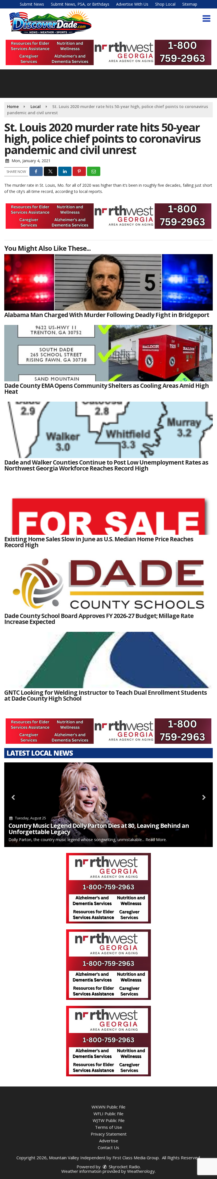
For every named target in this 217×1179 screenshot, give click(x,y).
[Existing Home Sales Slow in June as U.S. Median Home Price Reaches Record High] (108, 506)
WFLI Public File (108, 1113)
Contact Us (108, 1147)
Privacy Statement (109, 1134)
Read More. (156, 839)
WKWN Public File (108, 1107)
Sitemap (189, 4)
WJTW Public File (109, 1120)
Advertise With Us (132, 4)
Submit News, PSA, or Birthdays (80, 4)
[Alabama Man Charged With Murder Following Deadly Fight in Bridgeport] (108, 282)
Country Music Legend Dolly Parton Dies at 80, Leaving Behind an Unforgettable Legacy (98, 829)
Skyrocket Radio (124, 1166)
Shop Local (165, 4)
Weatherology (141, 1171)
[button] (206, 18)
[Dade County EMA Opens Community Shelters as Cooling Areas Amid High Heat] (108, 353)
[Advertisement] (108, 52)
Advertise (108, 1140)
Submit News (32, 4)
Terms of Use (108, 1127)
